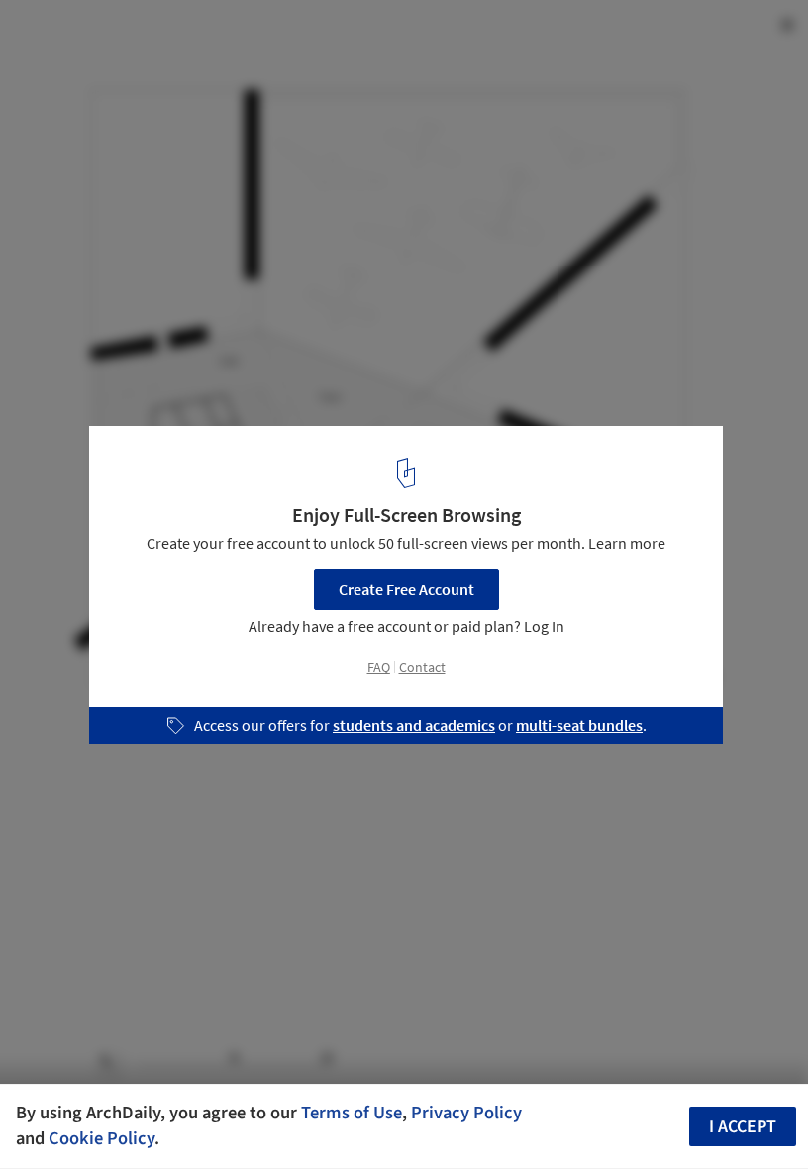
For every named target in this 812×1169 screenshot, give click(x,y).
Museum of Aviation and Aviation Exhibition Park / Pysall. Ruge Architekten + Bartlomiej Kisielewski (269, 53)
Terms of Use (351, 1112)
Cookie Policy (101, 1138)
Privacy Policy (466, 1112)
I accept (742, 1127)
